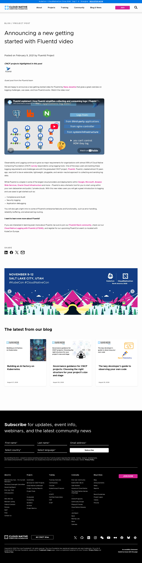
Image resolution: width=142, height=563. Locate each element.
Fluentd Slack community (80, 225)
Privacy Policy (89, 459)
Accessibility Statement (130, 549)
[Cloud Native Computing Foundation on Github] (82, 538)
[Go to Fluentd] (8, 69)
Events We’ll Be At (77, 483)
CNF (50, 500)
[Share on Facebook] (11, 253)
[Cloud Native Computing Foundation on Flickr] (115, 538)
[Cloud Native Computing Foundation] (16, 7)
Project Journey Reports (35, 488)
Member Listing (9, 501)
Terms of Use (8, 552)
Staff (5, 510)
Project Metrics (32, 508)
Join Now (128, 476)
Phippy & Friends (77, 504)
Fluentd (71, 169)
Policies (6, 507)
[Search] (136, 7)
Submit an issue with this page (128, 552)
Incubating (30, 500)
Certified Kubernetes (56, 497)
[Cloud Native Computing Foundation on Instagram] (95, 538)
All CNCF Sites (42, 537)
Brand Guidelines (99, 494)
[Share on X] (17, 253)
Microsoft (89, 182)
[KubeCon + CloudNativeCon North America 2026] (71, 291)
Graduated (30, 497)
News (96, 485)
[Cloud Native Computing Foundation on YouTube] (108, 538)
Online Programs (77, 498)
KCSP (51, 502)
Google (81, 182)
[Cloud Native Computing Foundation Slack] (135, 538)
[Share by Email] (23, 253)
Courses (51, 485)
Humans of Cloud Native (79, 488)
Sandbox (30, 502)
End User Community (78, 480)
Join (122, 8)
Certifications (53, 483)
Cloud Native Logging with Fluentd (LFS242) (24, 228)
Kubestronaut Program (56, 488)
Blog (7, 23)
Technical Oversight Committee (14, 484)
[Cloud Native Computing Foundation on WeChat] (102, 538)
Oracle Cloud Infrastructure (29, 185)
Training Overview (55, 480)
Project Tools (31, 491)
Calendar (74, 524)
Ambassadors (9, 493)
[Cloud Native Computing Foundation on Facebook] (121, 538)
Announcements (99, 483)
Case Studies (75, 485)
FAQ (6, 513)
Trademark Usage (45, 550)
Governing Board (10, 487)
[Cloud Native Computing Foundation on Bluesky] (128, 538)
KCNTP (51, 494)
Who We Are (8, 498)
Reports (96, 488)
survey (34, 166)
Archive (29, 505)
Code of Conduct (9, 504)
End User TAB (9, 490)
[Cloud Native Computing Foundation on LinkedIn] (88, 538)
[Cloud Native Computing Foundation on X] (75, 538)
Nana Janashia (69, 87)
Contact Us (7, 515)
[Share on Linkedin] (6, 253)
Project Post (21, 23)
